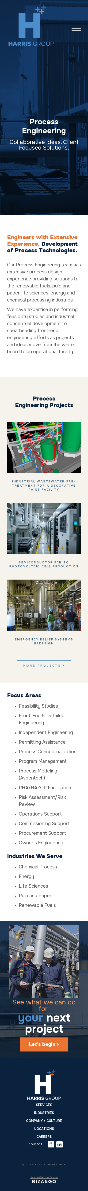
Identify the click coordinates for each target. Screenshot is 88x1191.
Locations (44, 1129)
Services (44, 1105)
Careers (44, 1137)
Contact (35, 1144)
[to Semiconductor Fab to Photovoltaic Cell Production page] (44, 528)
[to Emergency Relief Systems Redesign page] (44, 605)
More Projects (42, 666)
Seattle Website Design (44, 1177)
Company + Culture (44, 1121)
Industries (44, 1113)
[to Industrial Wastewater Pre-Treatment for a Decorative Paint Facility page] (44, 447)
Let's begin (42, 1044)
